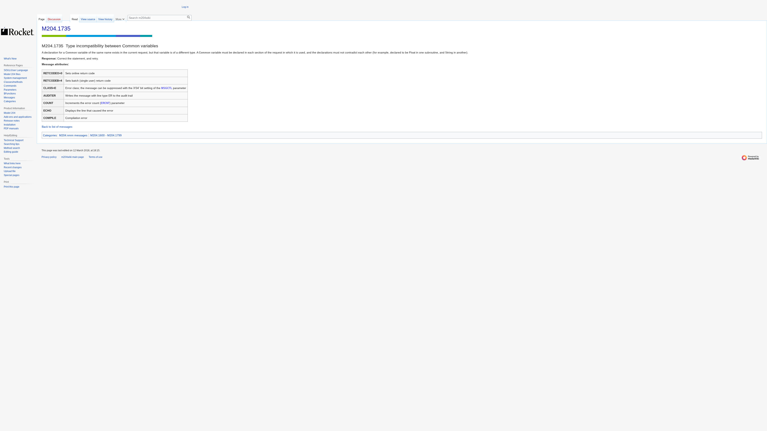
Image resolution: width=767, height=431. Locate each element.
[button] (120, 18)
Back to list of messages (57, 126)
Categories (50, 135)
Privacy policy (49, 157)
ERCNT (105, 103)
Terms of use (95, 157)
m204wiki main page (72, 157)
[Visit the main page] (17, 31)
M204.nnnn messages (73, 135)
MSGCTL (166, 88)
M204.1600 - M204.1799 (106, 135)
